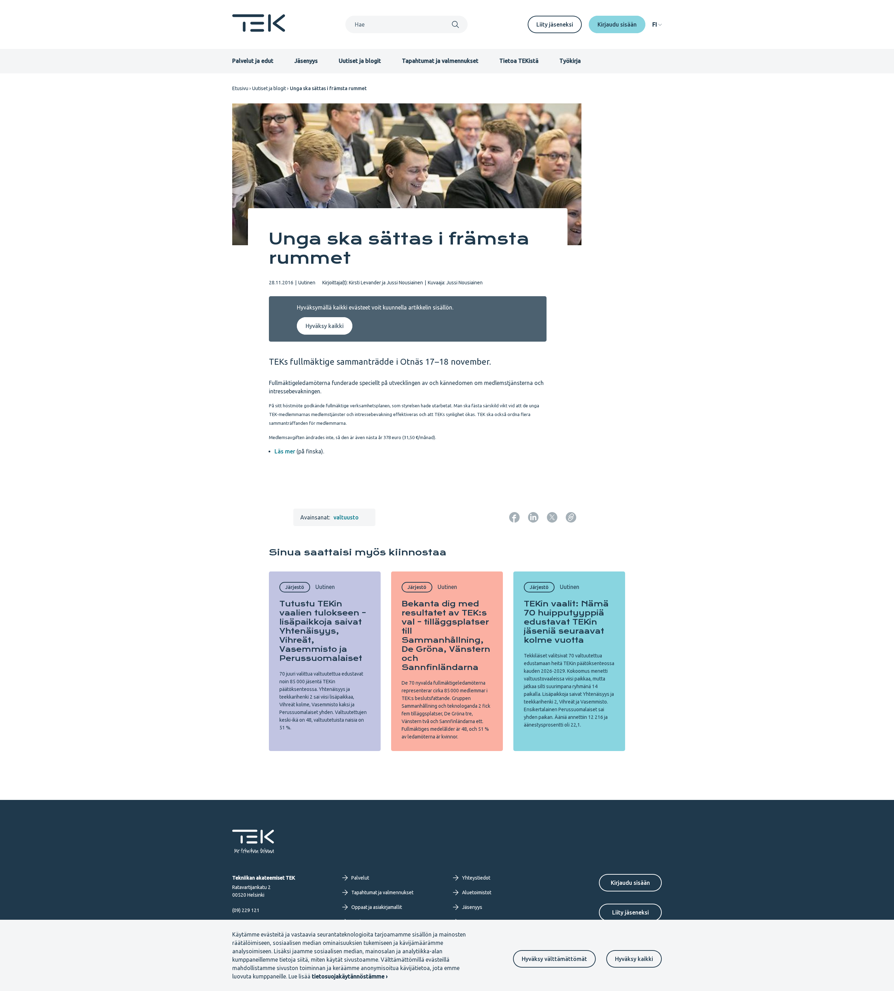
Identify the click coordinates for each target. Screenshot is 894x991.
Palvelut (360, 878)
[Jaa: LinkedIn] (533, 517)
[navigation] (657, 24)
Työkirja (570, 61)
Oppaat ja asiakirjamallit (376, 907)
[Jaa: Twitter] (552, 517)
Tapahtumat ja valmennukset (440, 61)
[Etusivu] (258, 30)
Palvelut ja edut (252, 61)
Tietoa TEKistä (518, 61)
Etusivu (240, 88)
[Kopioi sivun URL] (571, 517)
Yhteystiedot (476, 878)
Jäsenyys (306, 61)
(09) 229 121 (245, 910)
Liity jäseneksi (554, 24)
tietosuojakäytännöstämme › (350, 976)
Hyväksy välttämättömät (554, 959)
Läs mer (284, 451)
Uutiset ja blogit (360, 61)
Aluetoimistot (476, 892)
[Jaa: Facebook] (514, 517)
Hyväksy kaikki (634, 959)
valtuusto (346, 517)
